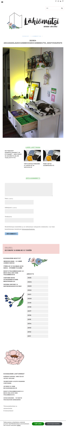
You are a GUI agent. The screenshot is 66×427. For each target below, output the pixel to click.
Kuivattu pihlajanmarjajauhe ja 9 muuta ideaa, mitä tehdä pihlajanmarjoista (14, 273)
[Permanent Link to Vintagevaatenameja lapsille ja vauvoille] (32, 160)
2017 (29, 311)
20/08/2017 (25, 36)
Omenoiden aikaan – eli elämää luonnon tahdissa (13, 262)
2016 (29, 315)
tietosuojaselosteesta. (28, 229)
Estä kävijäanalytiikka (53, 424)
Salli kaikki (38, 424)
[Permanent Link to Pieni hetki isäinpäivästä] (51, 160)
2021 (29, 294)
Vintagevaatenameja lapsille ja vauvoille (32, 165)
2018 (29, 307)
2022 (29, 290)
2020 (30, 298)
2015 (29, 319)
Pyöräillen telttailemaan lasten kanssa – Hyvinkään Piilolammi (13, 267)
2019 (29, 303)
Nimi (9, 198)
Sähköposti (11, 207)
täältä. (19, 425)
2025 (29, 278)
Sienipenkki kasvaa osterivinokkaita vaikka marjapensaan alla (11, 279)
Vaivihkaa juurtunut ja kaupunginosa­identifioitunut (13, 285)
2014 (29, 323)
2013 (29, 328)
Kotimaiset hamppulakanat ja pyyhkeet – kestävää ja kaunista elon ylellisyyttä (13, 154)
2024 (30, 282)
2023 (29, 286)
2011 (29, 336)
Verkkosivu (8, 216)
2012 (29, 332)
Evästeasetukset (8, 410)
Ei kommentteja (36, 36)
